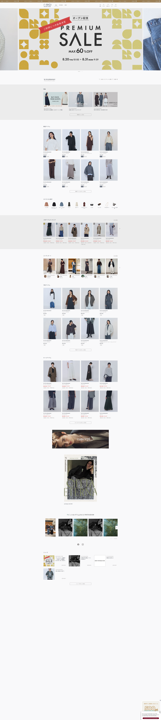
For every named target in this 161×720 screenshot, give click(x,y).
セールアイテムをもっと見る (80, 422)
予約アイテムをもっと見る (80, 349)
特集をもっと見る (80, 114)
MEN (66, 5)
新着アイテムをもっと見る (80, 191)
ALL (56, 5)
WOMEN (61, 5)
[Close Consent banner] (160, 712)
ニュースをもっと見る (80, 583)
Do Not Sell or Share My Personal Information (151, 718)
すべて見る (116, 220)
